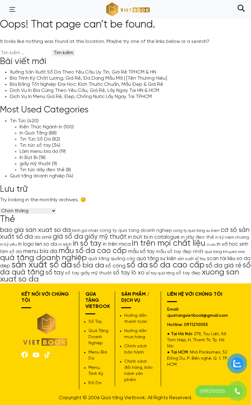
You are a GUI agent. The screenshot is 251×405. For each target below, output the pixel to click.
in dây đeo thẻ (197, 237)
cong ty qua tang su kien (196, 231)
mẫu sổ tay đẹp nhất (180, 251)
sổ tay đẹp (188, 273)
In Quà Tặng (33, 133)
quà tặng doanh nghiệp (43, 258)
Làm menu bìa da (39, 151)
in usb (211, 245)
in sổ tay (87, 244)
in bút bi (138, 237)
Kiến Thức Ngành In (41, 127)
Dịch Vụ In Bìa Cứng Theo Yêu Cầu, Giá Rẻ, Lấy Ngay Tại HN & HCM (84, 90)
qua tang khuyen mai (225, 252)
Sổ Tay (95, 322)
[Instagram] (47, 354)
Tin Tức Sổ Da (35, 139)
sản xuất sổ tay (192, 259)
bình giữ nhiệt (85, 231)
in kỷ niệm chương (232, 237)
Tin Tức (18, 120)
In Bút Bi (29, 157)
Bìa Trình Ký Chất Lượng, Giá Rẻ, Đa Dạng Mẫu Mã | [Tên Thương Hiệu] (88, 78)
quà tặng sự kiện (156, 258)
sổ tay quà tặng (160, 273)
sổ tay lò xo (128, 273)
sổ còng (115, 266)
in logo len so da (37, 244)
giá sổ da (68, 236)
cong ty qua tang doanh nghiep (135, 230)
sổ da (137, 265)
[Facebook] (24, 354)
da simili (42, 237)
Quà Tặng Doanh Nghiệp (98, 337)
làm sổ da (11, 251)
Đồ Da (94, 383)
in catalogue (164, 237)
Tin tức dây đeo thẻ (42, 169)
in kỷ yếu (8, 244)
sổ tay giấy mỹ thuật (88, 273)
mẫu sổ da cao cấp (92, 251)
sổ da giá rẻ (224, 265)
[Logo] (45, 329)
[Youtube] (36, 354)
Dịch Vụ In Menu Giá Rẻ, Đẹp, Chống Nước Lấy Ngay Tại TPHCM (81, 96)
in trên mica (117, 244)
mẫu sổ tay (141, 251)
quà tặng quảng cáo (111, 258)
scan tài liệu (221, 258)
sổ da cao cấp (176, 265)
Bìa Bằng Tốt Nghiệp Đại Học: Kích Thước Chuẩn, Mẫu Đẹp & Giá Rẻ (86, 84)
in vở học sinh (232, 244)
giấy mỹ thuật (35, 163)
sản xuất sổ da (41, 265)
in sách (65, 244)
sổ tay (55, 272)
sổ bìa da (88, 265)
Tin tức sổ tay (35, 145)
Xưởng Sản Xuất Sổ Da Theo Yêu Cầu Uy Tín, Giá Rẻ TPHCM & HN (83, 72)
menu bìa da (40, 251)
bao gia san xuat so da (35, 230)
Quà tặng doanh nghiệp (37, 176)
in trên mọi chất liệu (168, 243)
